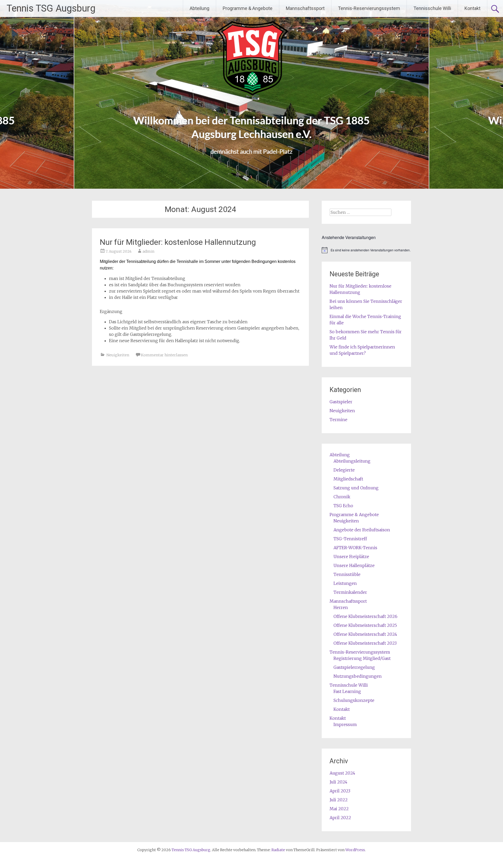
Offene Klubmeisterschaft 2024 (365, 634)
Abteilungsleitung (351, 461)
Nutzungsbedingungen (357, 676)
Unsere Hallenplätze (354, 565)
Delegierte (344, 470)
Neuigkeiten (117, 355)
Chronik (341, 496)
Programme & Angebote (247, 8)
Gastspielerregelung (354, 667)
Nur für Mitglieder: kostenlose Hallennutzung (178, 242)
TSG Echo (343, 505)
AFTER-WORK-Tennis (355, 547)
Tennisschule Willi (432, 8)
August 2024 (342, 773)
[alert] (366, 250)
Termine (338, 419)
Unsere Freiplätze (351, 556)
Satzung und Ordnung (356, 487)
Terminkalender (350, 592)
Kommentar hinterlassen (164, 355)
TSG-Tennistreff (350, 538)
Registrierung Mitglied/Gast (362, 658)
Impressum (345, 724)
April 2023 (340, 790)
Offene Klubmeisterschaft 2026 (365, 616)
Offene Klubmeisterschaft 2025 (365, 625)
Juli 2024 (338, 782)
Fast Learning (347, 691)
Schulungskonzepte (353, 700)
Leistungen (345, 583)
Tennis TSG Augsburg (51, 8)
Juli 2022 (339, 799)
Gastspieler (341, 401)
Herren (340, 607)
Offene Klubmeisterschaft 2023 (365, 643)
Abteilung (199, 8)
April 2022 (340, 817)
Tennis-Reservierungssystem (369, 8)
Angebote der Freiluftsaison (361, 529)
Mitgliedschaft (348, 478)
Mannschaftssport (305, 8)
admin (148, 251)
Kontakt (472, 8)
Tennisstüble (346, 574)
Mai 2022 (339, 808)
